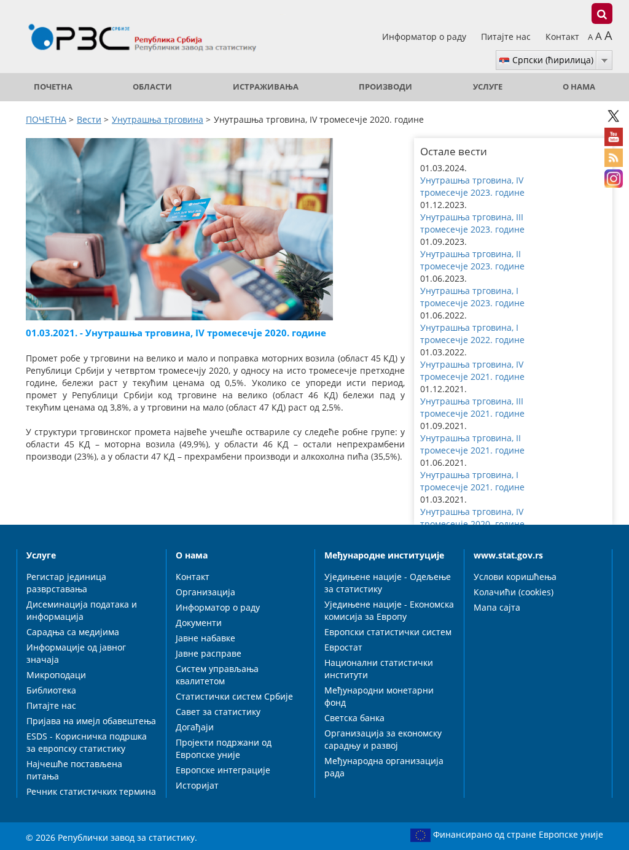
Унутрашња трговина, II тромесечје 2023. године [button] (472, 260)
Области (152, 87)
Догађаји (195, 727)
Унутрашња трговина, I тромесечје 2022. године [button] (472, 334)
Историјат (197, 785)
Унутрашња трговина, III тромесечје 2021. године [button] (472, 407)
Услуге (487, 87)
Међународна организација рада (383, 767)
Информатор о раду (425, 36)
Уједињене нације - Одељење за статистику (387, 583)
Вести (89, 119)
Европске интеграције (223, 770)
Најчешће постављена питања (74, 770)
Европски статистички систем (387, 632)
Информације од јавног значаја (76, 653)
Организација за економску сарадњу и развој (383, 739)
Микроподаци (56, 675)
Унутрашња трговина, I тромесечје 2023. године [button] (472, 297)
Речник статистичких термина (91, 791)
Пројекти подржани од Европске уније (224, 748)
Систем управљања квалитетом (217, 675)
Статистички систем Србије (234, 696)
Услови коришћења (515, 576)
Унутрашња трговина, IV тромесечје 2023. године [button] (472, 186)
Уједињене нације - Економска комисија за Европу (389, 610)
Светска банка (354, 718)
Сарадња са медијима (72, 632)
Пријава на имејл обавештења (91, 721)
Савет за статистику (218, 711)
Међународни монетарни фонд (379, 696)
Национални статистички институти (378, 669)
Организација (205, 592)
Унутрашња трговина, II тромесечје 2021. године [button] (472, 444)
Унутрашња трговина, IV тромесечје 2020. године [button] (472, 518)
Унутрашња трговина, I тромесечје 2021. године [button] (472, 481)
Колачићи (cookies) (513, 592)
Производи (385, 87)
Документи (199, 622)
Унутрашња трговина (157, 119)
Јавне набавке (205, 638)
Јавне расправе (208, 653)
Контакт (562, 36)
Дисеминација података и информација (81, 610)
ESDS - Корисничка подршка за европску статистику (86, 742)
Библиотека (51, 690)
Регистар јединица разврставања (66, 583)
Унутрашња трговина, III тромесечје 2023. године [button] (472, 223)
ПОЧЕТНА (53, 87)
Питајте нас (507, 36)
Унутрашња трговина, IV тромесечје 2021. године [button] (472, 370)
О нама (579, 87)
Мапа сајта (497, 607)
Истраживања (266, 87)
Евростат (343, 647)
